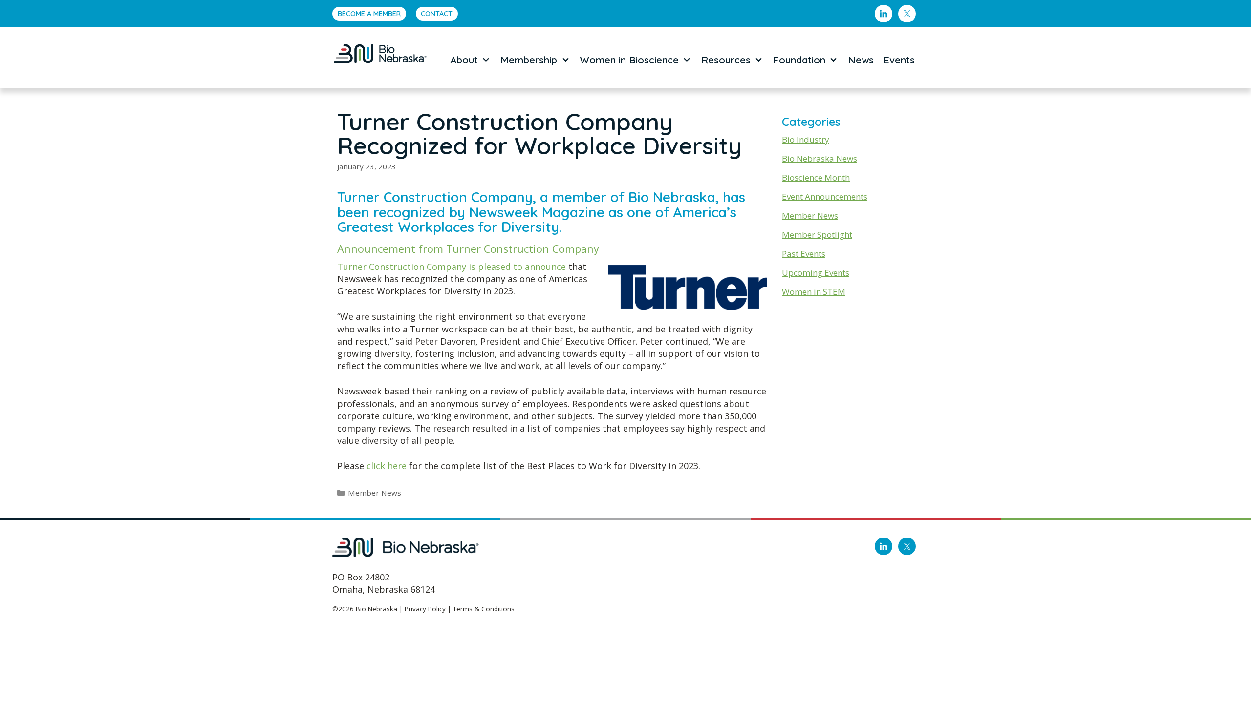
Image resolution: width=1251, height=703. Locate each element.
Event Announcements (824, 196)
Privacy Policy (425, 608)
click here (387, 466)
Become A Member (369, 13)
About (464, 60)
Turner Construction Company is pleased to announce (452, 266)
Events (899, 60)
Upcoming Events (815, 272)
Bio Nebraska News (819, 158)
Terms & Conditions (484, 608)
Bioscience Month (816, 177)
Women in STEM (813, 291)
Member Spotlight (817, 234)
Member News (374, 492)
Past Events (803, 253)
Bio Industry (805, 139)
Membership (528, 60)
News (861, 60)
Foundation (799, 60)
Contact (437, 13)
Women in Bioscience (629, 60)
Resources (726, 60)
